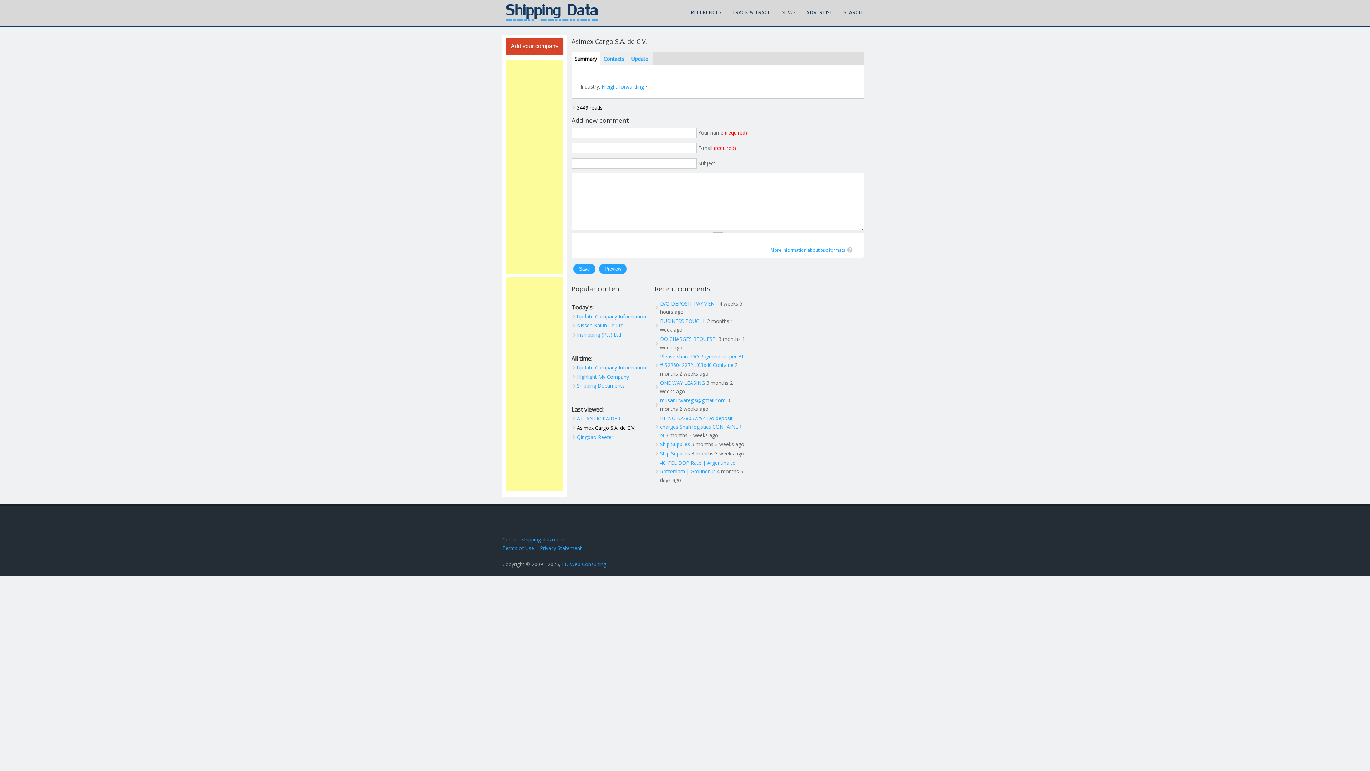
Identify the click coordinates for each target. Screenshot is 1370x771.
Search (852, 12)
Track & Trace (751, 12)
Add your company (534, 46)
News (788, 12)
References (706, 12)
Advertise (819, 12)
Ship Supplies (675, 444)
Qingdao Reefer (595, 437)
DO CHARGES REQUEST (688, 339)
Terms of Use (518, 548)
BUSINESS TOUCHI (683, 321)
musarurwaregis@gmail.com (693, 400)
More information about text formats (808, 250)
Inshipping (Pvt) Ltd (599, 334)
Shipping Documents (601, 385)
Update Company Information (611, 316)
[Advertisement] (534, 167)
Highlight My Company (603, 376)
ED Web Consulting (584, 564)
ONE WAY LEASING (682, 382)
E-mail (717, 148)
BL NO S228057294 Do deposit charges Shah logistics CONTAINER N (700, 427)
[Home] (552, 13)
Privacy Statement (561, 548)
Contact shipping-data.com (533, 539)
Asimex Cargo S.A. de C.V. (606, 427)
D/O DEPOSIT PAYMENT (689, 303)
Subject (706, 163)
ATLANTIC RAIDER (598, 418)
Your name (722, 132)
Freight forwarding (623, 86)
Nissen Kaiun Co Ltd (600, 325)
